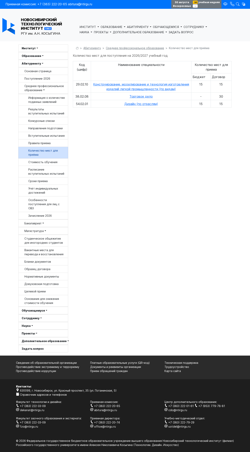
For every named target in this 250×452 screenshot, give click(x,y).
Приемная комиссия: (104, 401)
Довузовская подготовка (41, 284)
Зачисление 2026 (40, 215)
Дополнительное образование (44, 341)
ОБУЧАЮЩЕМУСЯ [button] (166, 27)
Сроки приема (38, 181)
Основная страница (37, 71)
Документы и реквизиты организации (115, 366)
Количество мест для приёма (43, 152)
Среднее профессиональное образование (44, 88)
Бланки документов (37, 261)
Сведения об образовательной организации (46, 362)
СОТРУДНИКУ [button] (194, 27)
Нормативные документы (41, 276)
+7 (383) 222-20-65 (106, 406)
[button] (243, 4)
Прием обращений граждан (109, 371)
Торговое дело (141, 96)
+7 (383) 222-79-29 (181, 422)
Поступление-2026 (37, 78)
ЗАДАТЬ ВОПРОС (181, 32)
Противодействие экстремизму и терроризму (47, 366)
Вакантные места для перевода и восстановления (43, 252)
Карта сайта (172, 371)
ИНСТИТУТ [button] (88, 27)
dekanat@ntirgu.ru (31, 410)
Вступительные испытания (46, 135)
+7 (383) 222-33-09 (32, 406)
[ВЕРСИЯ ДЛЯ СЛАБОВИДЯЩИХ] (226, 4)
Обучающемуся (33, 310)
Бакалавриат (33, 223)
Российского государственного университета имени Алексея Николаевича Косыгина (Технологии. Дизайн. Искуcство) (97, 445)
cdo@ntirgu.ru (177, 410)
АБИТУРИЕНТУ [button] (138, 27)
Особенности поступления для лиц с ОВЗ (44, 204)
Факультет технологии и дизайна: (39, 401)
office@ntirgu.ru (104, 426)
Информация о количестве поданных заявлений (46, 99)
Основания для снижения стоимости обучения (41, 301)
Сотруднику (30, 318)
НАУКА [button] (84, 32)
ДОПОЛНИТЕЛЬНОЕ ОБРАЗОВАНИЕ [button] (139, 32)
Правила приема (39, 143)
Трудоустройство (176, 366)
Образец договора (37, 269)
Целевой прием (35, 291)
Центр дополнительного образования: (190, 401)
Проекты (28, 333)
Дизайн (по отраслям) (141, 104)
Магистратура (34, 231)
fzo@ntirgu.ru (28, 426)
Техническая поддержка (181, 362)
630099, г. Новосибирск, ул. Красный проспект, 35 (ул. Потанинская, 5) (68, 390)
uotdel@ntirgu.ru (179, 426)
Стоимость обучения (42, 162)
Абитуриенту (31, 63)
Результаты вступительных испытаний (46, 111)
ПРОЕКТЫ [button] (101, 32)
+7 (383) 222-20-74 (106, 422)
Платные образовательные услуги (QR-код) (120, 362)
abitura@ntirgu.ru (105, 410)
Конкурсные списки (41, 120)
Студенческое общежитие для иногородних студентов (43, 240)
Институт (29, 48)
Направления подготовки (45, 128)
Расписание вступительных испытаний (46, 171)
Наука (26, 325)
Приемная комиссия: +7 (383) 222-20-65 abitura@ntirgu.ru (48, 4)
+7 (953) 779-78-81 (211, 406)
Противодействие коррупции (36, 371)
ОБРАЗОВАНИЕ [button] (112, 27)
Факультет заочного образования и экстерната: (49, 418)
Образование (31, 56)
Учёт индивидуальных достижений (43, 190)
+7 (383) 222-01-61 (181, 406)
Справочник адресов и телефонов (43, 394)
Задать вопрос (33, 348)
